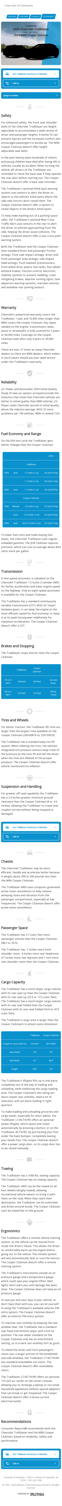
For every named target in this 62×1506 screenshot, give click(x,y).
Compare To (35, 16)
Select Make (12, 16)
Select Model (23, 16)
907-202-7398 (35, 1480)
